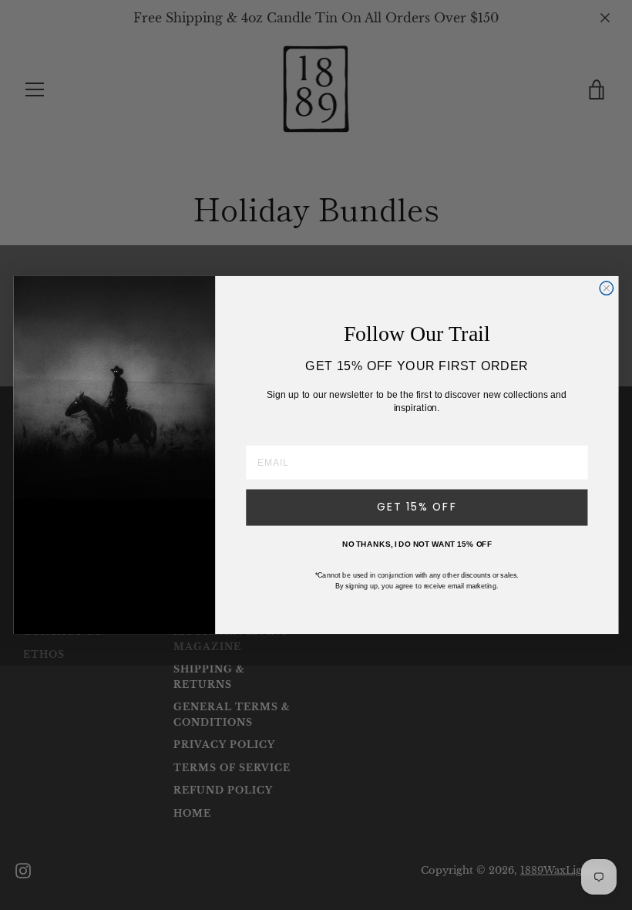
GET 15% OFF (417, 507)
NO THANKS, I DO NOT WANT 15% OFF (417, 543)
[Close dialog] (606, 288)
